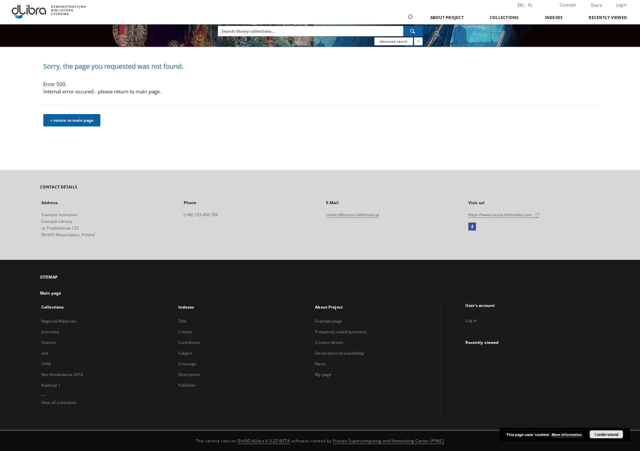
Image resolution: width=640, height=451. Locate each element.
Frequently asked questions (341, 332)
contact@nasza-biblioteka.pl (352, 214)
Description (189, 374)
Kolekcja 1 (50, 385)
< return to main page (71, 120)
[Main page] (409, 17)
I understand (606, 434)
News (320, 364)
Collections (504, 17)
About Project (447, 17)
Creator (185, 332)
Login (621, 5)
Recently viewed (608, 17)
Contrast (568, 5)
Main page (50, 293)
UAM (46, 364)
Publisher (187, 385)
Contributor (189, 342)
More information (567, 434)
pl (530, 5)
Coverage (187, 364)
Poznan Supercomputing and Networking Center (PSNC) (388, 441)
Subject (185, 353)
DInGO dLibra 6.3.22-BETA (263, 441)
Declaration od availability (339, 353)
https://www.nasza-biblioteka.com (500, 214)
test (44, 353)
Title (182, 321)
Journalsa (50, 332)
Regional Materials (59, 321)
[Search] (413, 31)
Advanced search (393, 41)
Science (48, 342)
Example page (328, 321)
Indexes (554, 17)
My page (323, 374)
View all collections (59, 402)
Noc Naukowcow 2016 (62, 374)
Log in (471, 320)
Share (596, 5)
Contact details (329, 342)
